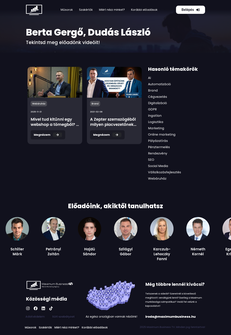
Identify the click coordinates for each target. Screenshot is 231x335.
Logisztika (155, 122)
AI (149, 78)
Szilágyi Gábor (97, 252)
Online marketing (162, 134)
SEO (151, 159)
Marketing (156, 128)
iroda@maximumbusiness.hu (170, 316)
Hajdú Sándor (60, 252)
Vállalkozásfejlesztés (164, 172)
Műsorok (67, 10)
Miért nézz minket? (112, 10)
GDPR (152, 109)
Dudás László (119, 32)
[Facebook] (36, 308)
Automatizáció (159, 84)
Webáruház (157, 178)
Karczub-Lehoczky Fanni (132, 254)
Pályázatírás (158, 141)
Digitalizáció (157, 103)
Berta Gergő (54, 32)
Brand (153, 90)
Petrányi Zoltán (24, 252)
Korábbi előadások (144, 10)
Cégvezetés (157, 97)
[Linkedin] (43, 308)
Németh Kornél (169, 252)
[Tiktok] (51, 308)
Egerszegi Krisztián (205, 252)
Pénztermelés (159, 147)
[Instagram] (28, 308)
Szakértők (86, 10)
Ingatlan (155, 115)
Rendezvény (157, 153)
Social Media (158, 166)
